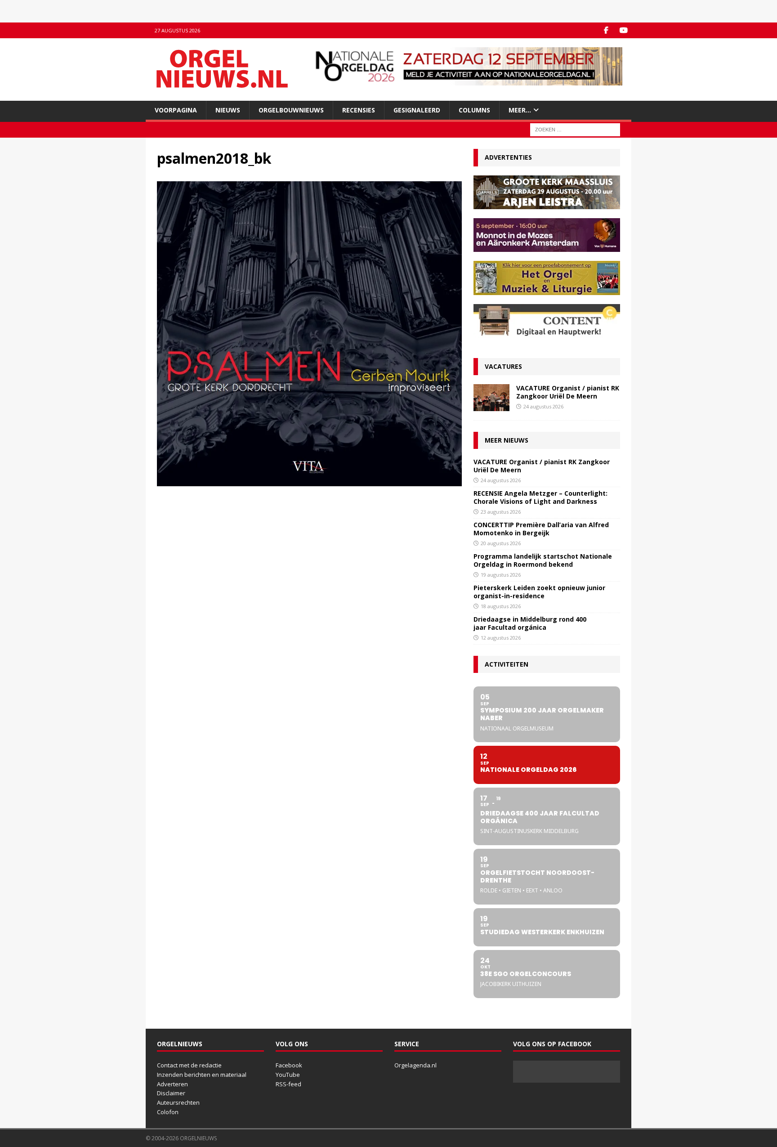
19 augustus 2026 (501, 574)
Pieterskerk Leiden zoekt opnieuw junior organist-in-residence (539, 591)
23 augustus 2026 (501, 511)
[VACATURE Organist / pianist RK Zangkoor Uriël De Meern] (491, 397)
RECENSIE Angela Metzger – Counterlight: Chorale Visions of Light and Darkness (540, 497)
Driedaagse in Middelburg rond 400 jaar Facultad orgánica (529, 623)
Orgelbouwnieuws (291, 110)
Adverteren (172, 1084)
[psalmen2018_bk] (309, 481)
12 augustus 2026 (501, 637)
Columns (474, 110)
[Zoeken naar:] (575, 129)
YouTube (288, 1075)
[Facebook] (606, 30)
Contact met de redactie (189, 1065)
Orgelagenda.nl (415, 1065)
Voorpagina (176, 110)
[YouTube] (623, 30)
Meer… (520, 110)
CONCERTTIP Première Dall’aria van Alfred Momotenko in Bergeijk (541, 528)
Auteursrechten (178, 1102)
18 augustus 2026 (501, 606)
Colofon (168, 1112)
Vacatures (503, 366)
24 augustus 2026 (543, 406)
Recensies (358, 110)
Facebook (289, 1065)
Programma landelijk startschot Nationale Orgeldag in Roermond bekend (542, 560)
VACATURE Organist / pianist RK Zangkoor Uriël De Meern (567, 392)
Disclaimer (171, 1093)
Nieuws (227, 110)
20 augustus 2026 (501, 543)
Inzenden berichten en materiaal (201, 1075)
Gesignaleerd (416, 110)
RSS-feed (288, 1084)
